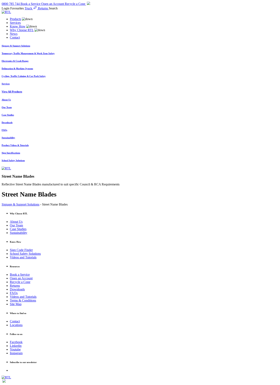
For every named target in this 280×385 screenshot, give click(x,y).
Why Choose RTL (22, 30)
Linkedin (16, 345)
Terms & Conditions (23, 300)
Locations (16, 325)
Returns (15, 285)
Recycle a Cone (20, 282)
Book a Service (20, 274)
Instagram (16, 353)
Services (15, 22)
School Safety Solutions (25, 253)
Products (15, 19)
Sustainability (18, 232)
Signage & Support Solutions (20, 204)
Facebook (16, 342)
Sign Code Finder (21, 250)
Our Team (16, 225)
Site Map (16, 304)
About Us (16, 221)
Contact (15, 37)
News (13, 33)
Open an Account (21, 278)
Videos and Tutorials (23, 257)
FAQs (14, 293)
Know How (17, 26)
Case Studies (18, 229)
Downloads (17, 289)
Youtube (15, 349)
